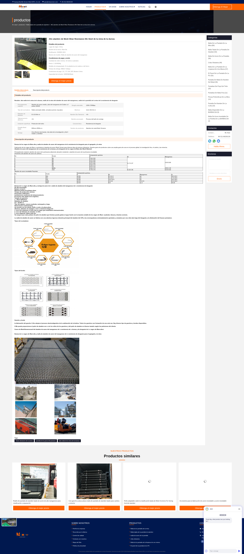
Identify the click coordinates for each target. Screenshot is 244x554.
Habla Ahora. (219, 146)
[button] (15, 484)
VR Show (112, 7)
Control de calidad (78, 535)
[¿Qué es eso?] (214, 141)
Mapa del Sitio (77, 542)
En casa (14, 24)
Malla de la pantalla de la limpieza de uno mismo (145, 542)
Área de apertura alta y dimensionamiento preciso (196, 501)
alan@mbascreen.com (51, 2)
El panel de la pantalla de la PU (140, 546)
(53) (218, 74)
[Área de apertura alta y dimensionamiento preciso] (205, 481)
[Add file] (206, 551)
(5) (216, 111)
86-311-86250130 (67, 2)
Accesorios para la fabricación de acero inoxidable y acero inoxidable (147, 501)
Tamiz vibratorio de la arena (24, 441)
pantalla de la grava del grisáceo (46, 441)
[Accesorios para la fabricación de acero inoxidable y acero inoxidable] (149, 481)
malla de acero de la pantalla (139, 535)
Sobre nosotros (126, 7)
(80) (217, 44)
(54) (218, 51)
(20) (218, 87)
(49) (215, 62)
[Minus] (239, 509)
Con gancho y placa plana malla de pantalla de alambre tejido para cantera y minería (38, 502)
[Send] (239, 551)
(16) (217, 105)
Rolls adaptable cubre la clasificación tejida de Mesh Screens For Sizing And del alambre (93, 502)
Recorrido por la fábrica (80, 532)
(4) (218, 119)
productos (22, 24)
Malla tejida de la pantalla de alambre (37, 24)
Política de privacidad (79, 546)
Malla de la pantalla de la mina (140, 528)
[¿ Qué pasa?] (209, 141)
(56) (218, 57)
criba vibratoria (135, 539)
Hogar (89, 7)
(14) (219, 98)
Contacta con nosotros (79, 539)
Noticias (141, 7)
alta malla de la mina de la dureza (69, 441)
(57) (218, 68)
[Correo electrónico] (218, 141)
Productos (99, 7)
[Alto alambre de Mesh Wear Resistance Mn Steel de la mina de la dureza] (30, 54)
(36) (218, 81)
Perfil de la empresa (79, 528)
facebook (202, 541)
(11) (217, 93)
